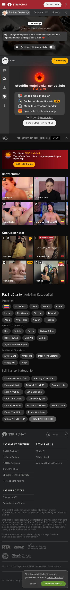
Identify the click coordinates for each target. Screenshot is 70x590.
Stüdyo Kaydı (42, 457)
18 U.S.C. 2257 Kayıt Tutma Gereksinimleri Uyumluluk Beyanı (31, 566)
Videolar (41, 12)
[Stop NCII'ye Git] (22, 556)
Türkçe (54, 434)
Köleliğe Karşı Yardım (13, 481)
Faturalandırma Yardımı (14, 503)
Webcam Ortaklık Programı (49, 463)
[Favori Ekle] (5, 60)
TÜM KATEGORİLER (43, 419)
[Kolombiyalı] (6, 306)
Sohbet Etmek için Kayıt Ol (39, 123)
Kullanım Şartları (11, 457)
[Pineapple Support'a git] (5, 556)
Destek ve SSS (10, 497)
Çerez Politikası (10, 469)
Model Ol (40, 451)
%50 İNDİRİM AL (24, 164)
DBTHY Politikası (11, 463)
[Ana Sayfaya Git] (21, 4)
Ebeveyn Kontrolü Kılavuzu (16, 475)
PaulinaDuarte (12, 294)
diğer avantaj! (45, 117)
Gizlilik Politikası (11, 451)
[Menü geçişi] (3, 4)
